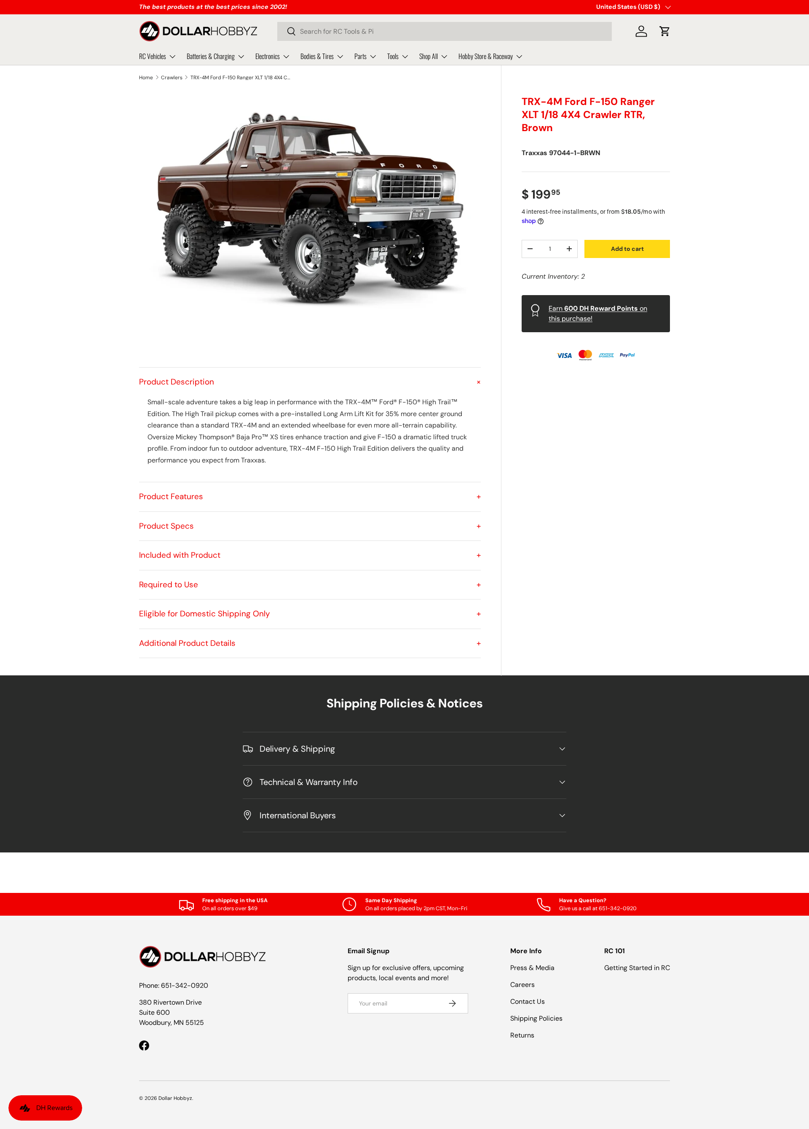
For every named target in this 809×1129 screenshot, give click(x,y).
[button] (665, 31)
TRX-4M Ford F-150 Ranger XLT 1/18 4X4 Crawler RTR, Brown (241, 77)
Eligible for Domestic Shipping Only (310, 613)
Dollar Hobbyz (175, 1098)
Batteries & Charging (211, 56)
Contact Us (527, 1001)
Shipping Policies (536, 1018)
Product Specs (310, 526)
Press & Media (532, 967)
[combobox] (444, 31)
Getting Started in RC (637, 967)
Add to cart (627, 248)
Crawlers (171, 77)
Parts (360, 56)
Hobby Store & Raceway (485, 56)
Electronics (267, 56)
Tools (393, 56)
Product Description (310, 381)
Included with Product (310, 555)
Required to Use (310, 584)
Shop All (428, 56)
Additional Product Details (310, 643)
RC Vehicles (152, 56)
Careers (522, 984)
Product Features (310, 496)
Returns (522, 1035)
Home (146, 77)
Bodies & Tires (317, 56)
